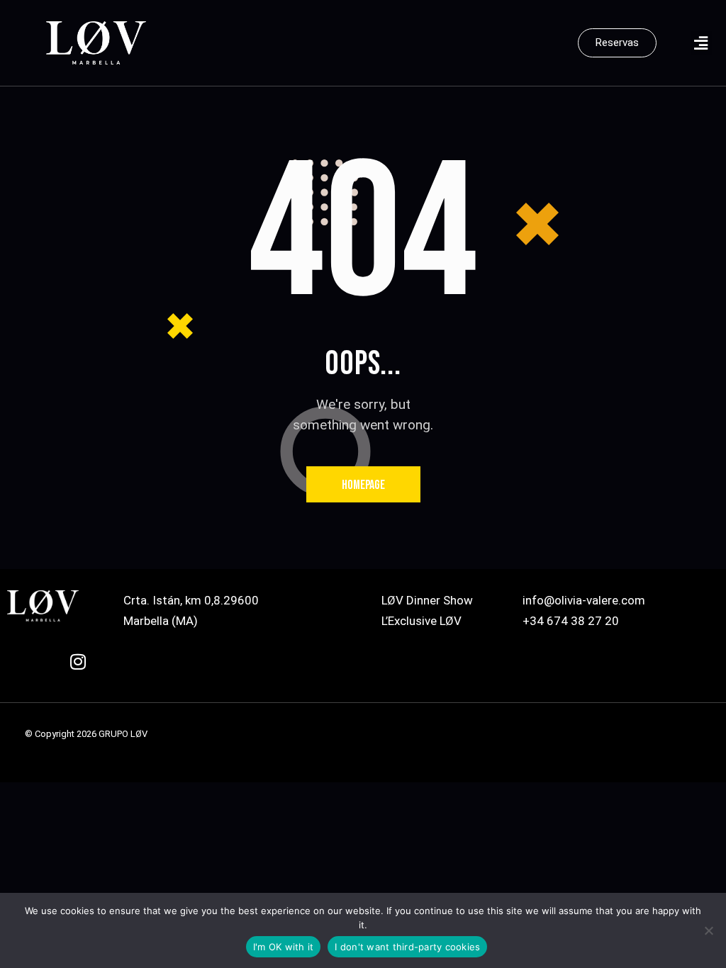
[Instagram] (87, 670)
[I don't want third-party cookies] (708, 930)
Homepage (363, 485)
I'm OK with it (283, 946)
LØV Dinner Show (427, 600)
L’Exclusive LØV (421, 621)
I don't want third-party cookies (407, 946)
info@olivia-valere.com (584, 600)
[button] (701, 43)
